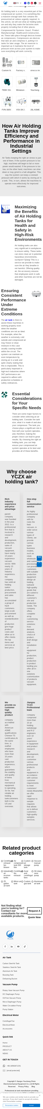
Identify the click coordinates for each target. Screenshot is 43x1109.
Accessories (7, 1029)
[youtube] (32, 3)
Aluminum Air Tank (10, 971)
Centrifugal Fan (8, 1021)
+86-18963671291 (14, 1066)
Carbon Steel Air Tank (11, 963)
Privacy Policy (23, 1086)
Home (5, 1043)
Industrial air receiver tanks (7, 874)
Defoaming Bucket (10, 979)
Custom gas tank (27, 882)
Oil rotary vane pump (38, 873)
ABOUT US (7, 1050)
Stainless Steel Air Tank (12, 967)
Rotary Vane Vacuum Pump (13, 990)
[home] (10, 939)
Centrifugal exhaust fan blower (7, 864)
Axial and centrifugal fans (28, 874)
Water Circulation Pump (12, 1006)
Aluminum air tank (38, 882)
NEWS (5, 1053)
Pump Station (8, 1009)
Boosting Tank (8, 975)
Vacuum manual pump (37, 863)
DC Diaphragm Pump (11, 994)
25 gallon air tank (7, 883)
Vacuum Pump (10, 984)
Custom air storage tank (27, 864)
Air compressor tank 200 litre (18, 864)
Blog (33, 1086)
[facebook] (25, 3)
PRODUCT (7, 1046)
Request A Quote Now (34, 912)
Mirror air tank (17, 882)
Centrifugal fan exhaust (18, 873)
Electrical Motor (11, 1015)
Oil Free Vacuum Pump (12, 998)
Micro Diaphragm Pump (12, 1002)
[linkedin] (28, 3)
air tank (8, 320)
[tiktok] (35, 3)
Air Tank (7, 957)
